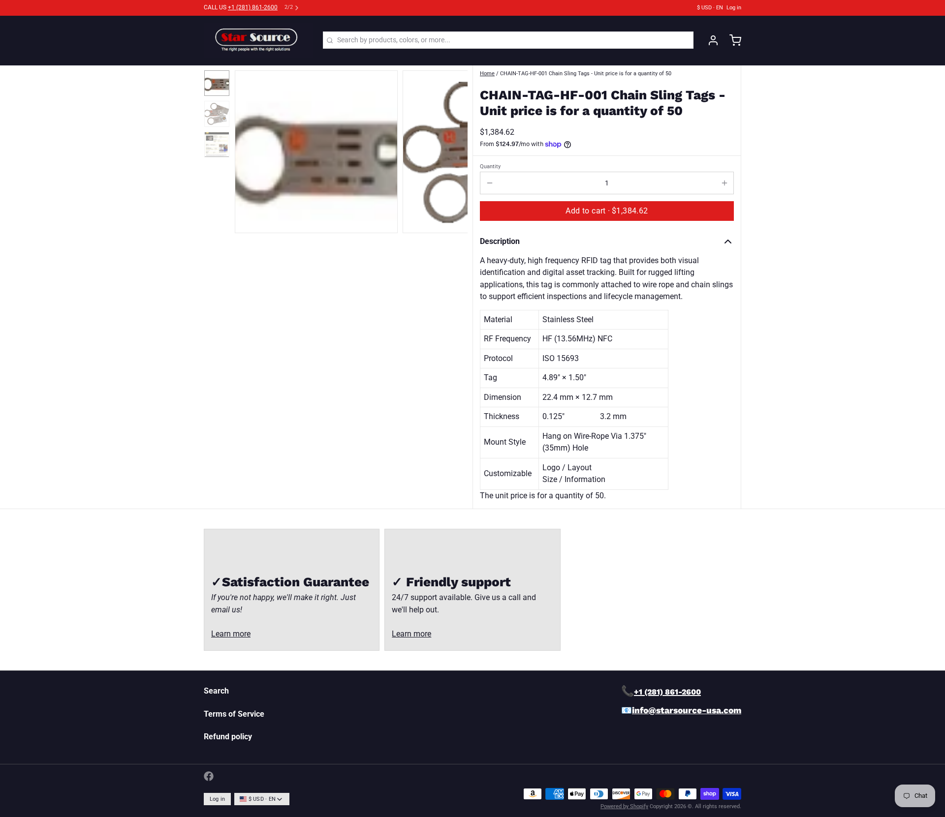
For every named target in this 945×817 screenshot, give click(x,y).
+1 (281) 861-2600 (253, 7)
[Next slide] (454, 149)
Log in (733, 7)
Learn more (231, 633)
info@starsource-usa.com (686, 710)
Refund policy (228, 736)
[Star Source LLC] (258, 40)
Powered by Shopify (624, 806)
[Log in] (709, 40)
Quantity (490, 166)
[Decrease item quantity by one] (489, 183)
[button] (607, 211)
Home (487, 73)
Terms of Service (234, 714)
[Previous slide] (249, 149)
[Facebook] (209, 776)
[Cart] (732, 40)
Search (216, 691)
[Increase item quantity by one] (724, 183)
